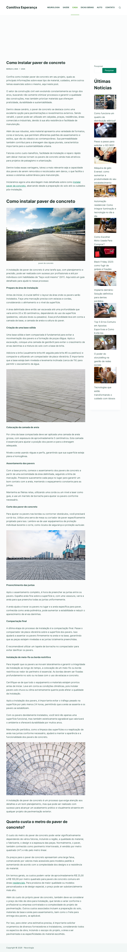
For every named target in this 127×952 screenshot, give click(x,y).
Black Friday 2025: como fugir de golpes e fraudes (104, 265)
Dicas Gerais (87, 7)
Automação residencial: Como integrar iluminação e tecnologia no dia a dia (105, 208)
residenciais (19, 883)
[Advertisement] (63, 33)
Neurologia (53, 7)
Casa (75, 7)
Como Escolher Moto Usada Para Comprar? (103, 241)
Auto (99, 7)
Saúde (66, 7)
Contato (110, 7)
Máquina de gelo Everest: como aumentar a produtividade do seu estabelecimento (105, 175)
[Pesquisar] (120, 7)
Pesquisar (98, 66)
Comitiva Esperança (21, 7)
